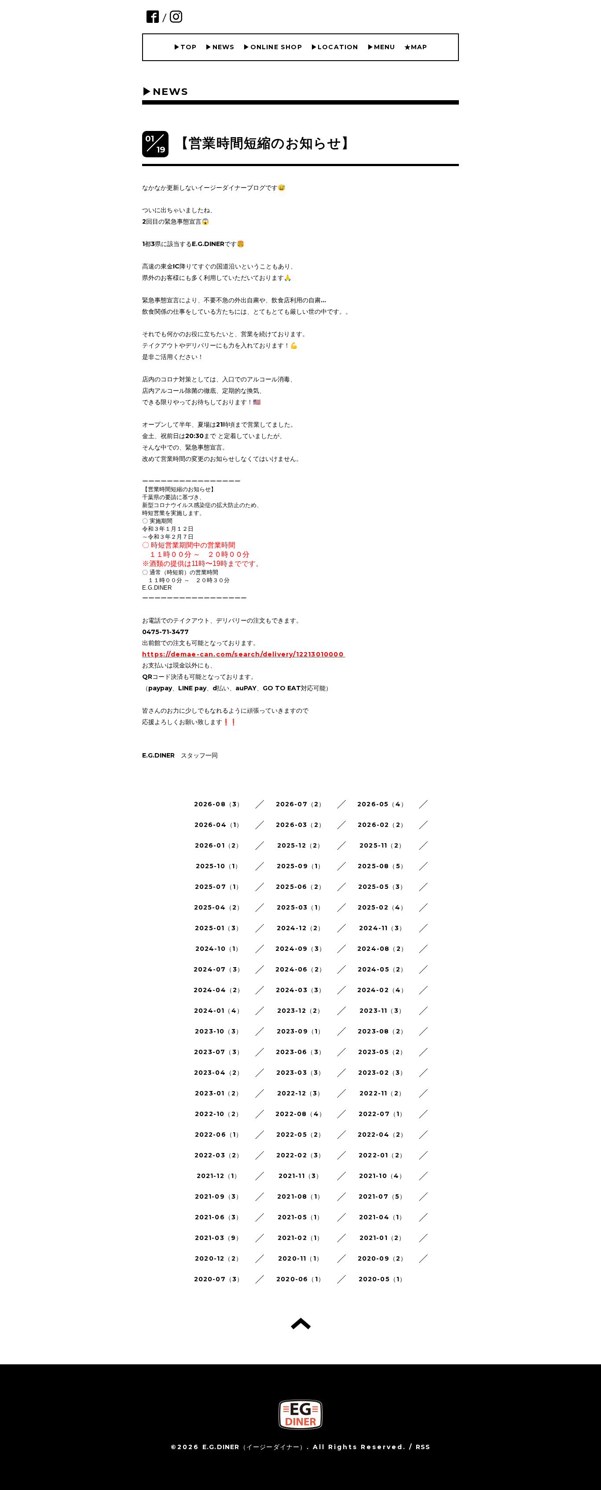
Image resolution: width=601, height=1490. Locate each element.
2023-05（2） (382, 1052)
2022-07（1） (383, 1114)
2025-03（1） (300, 907)
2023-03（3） (300, 1073)
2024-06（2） (300, 969)
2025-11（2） (382, 845)
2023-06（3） (300, 1052)
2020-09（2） (382, 1258)
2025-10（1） (219, 866)
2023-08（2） (382, 1031)
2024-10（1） (218, 949)
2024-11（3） (382, 928)
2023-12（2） (300, 1011)
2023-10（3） (218, 1031)
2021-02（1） (301, 1238)
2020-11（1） (300, 1258)
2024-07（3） (219, 969)
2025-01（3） (218, 928)
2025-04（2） (219, 907)
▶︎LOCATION (335, 47)
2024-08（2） (382, 949)
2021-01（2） (382, 1238)
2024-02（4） (382, 990)
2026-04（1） (218, 825)
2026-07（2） (301, 804)
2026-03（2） (300, 825)
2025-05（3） (382, 887)
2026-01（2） (219, 845)
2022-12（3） (300, 1093)
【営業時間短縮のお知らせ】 (265, 143)
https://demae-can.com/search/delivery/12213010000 (243, 654)
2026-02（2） (382, 825)
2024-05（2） (382, 969)
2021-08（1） (300, 1196)
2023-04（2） (219, 1073)
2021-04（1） (382, 1217)
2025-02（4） (382, 907)
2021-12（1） (219, 1176)
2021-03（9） (219, 1238)
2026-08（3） (219, 804)
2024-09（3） (300, 949)
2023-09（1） (301, 1031)
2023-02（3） (382, 1073)
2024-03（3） (301, 990)
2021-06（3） (219, 1217)
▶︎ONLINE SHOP (272, 47)
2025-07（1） (219, 887)
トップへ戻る (301, 1323)
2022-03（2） (218, 1155)
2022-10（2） (218, 1114)
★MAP (416, 47)
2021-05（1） (301, 1217)
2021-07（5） (383, 1196)
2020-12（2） (218, 1258)
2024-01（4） (218, 1011)
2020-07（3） (219, 1279)
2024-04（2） (219, 990)
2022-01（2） (382, 1155)
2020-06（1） (300, 1279)
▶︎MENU (381, 47)
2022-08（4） (300, 1114)
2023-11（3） (382, 1011)
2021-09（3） (219, 1196)
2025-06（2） (300, 887)
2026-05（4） (382, 804)
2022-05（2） (300, 1134)
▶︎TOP (185, 47)
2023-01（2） (218, 1093)
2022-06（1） (219, 1134)
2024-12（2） (301, 928)
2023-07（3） (218, 1052)
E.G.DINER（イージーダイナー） (254, 1447)
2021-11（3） (301, 1176)
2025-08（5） (382, 866)
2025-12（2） (300, 845)
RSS (423, 1447)
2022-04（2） (382, 1134)
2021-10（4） (382, 1176)
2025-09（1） (301, 866)
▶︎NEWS (220, 47)
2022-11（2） (382, 1093)
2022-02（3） (300, 1155)
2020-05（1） (383, 1279)
